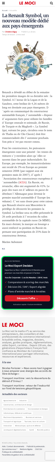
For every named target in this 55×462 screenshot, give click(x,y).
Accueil (4, 10)
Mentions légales (26, 449)
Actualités (13, 10)
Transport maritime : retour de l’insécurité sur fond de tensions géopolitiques (26, 387)
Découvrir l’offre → (27, 298)
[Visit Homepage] (27, 3)
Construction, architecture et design (18, 405)
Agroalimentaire (10, 401)
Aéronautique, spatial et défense (28, 426)
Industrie (23, 401)
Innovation (8, 426)
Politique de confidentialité (12, 452)
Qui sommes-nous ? (9, 449)
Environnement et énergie (38, 409)
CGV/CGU (38, 449)
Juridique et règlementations (15, 430)
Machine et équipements (13, 417)
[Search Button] (51, 3)
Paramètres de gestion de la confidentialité (18, 455)
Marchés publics (43, 430)
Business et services (33, 417)
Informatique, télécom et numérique (17, 413)
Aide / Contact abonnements (13, 446)
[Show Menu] (3, 3)
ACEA (22, 182)
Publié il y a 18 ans (28, 32)
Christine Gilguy (11, 32)
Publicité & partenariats (36, 446)
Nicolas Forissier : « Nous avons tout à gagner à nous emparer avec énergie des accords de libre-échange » (27, 370)
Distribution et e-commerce (14, 409)
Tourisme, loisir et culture (35, 421)
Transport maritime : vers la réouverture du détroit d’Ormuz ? (26, 380)
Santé (31, 430)
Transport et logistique (12, 421)
